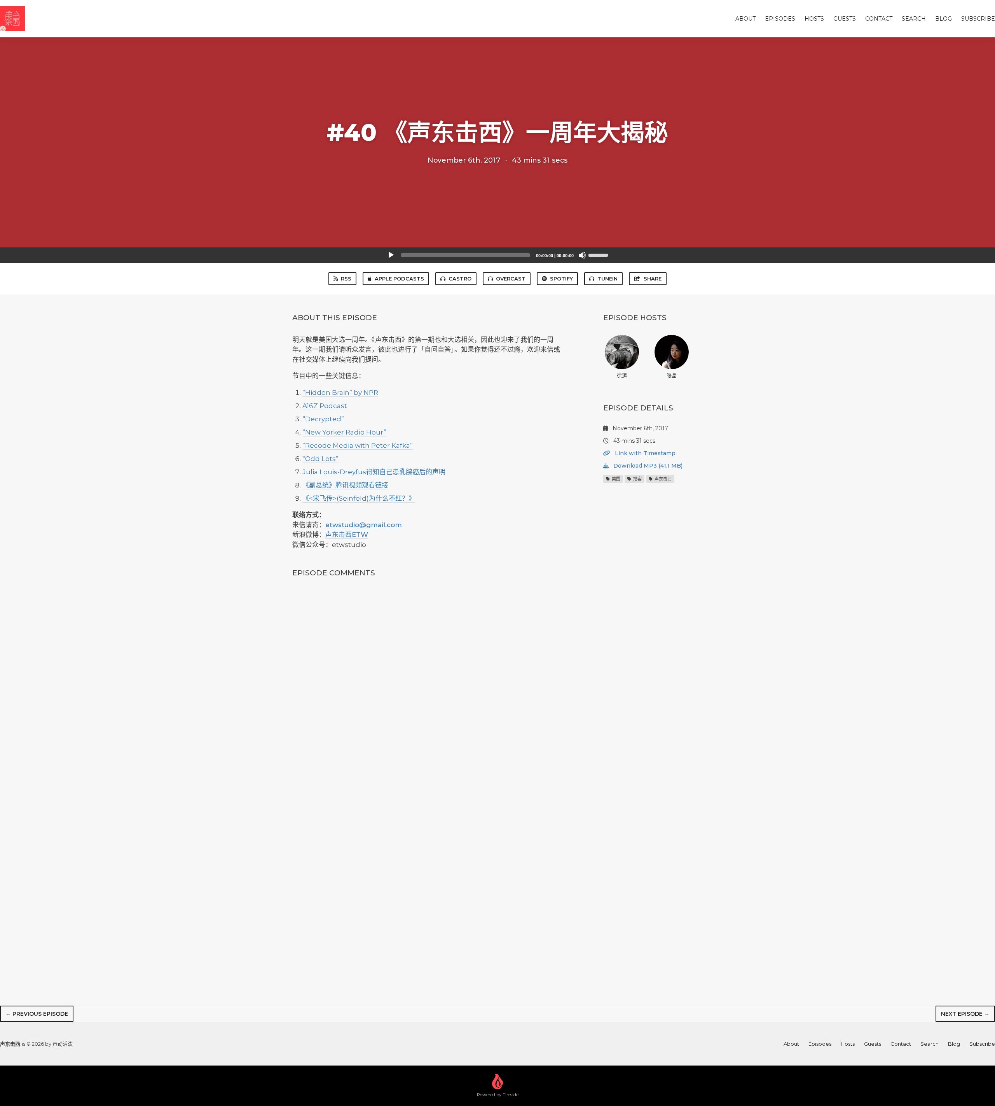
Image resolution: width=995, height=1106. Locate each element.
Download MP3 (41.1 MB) (647, 465)
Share (653, 278)
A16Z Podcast (324, 406)
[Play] (391, 255)
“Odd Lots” (320, 459)
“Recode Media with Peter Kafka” (357, 445)
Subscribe (978, 18)
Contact (878, 18)
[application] (497, 255)
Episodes (780, 18)
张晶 (672, 375)
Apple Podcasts (399, 278)
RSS (346, 278)
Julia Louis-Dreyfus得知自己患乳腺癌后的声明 (373, 472)
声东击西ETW (346, 534)
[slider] (599, 254)
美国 (615, 479)
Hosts (814, 18)
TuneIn (607, 278)
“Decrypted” (323, 419)
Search (914, 18)
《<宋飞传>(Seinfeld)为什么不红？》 (358, 498)
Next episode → (965, 1013)
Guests (844, 18)
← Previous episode (36, 1013)
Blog (943, 18)
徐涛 (622, 375)
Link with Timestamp (644, 453)
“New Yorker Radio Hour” (344, 432)
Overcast (510, 278)
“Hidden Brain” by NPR (340, 392)
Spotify (561, 278)
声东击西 (662, 479)
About (745, 18)
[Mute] (582, 255)
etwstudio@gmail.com (363, 525)
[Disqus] (429, 687)
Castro (460, 278)
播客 (637, 479)
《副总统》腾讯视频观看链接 (345, 485)
